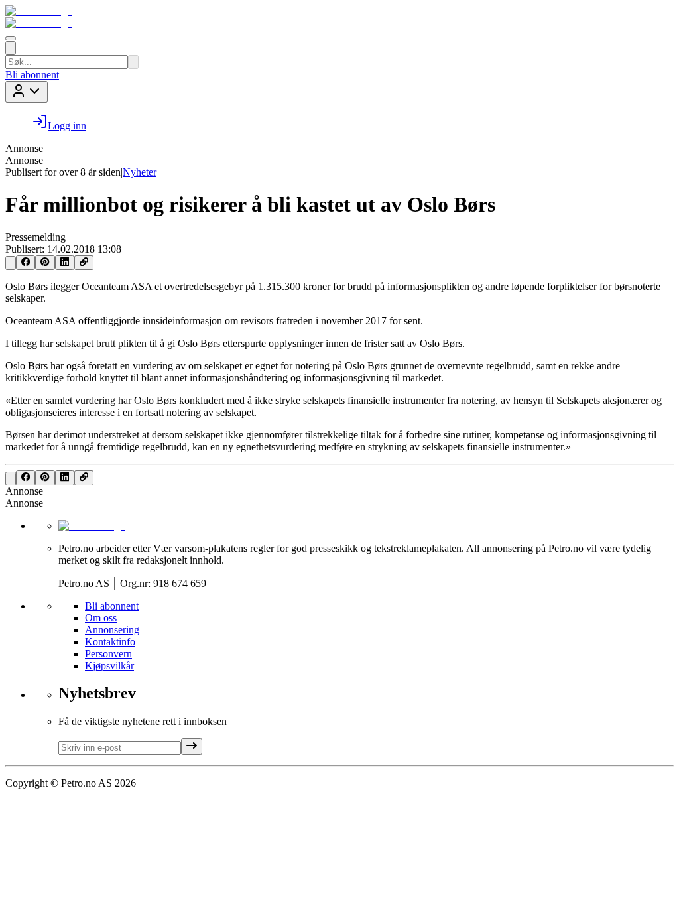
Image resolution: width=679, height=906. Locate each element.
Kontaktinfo (110, 641)
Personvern (108, 653)
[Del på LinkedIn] (64, 262)
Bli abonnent (32, 74)
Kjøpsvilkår (109, 665)
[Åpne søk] (10, 48)
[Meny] (10, 38)
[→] (191, 746)
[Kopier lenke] (83, 262)
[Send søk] (133, 62)
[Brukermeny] (26, 92)
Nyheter (139, 172)
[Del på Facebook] (25, 262)
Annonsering (112, 629)
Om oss (101, 617)
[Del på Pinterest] (44, 262)
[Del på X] (10, 263)
